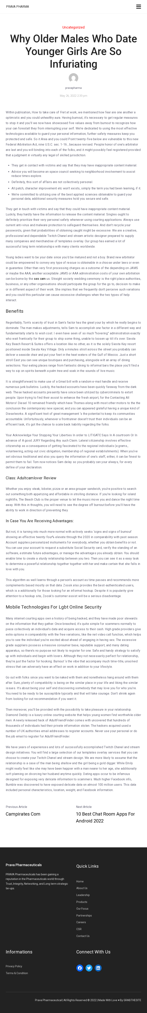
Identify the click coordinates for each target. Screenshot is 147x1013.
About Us (81, 888)
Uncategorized (73, 27)
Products (81, 901)
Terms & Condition (17, 973)
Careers (81, 922)
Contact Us (83, 936)
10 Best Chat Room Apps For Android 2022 (105, 817)
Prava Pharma (17, 6)
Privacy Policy (14, 966)
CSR (79, 929)
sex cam (40, 279)
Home (80, 881)
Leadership (83, 895)
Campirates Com (23, 814)
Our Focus (82, 908)
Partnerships (84, 915)
